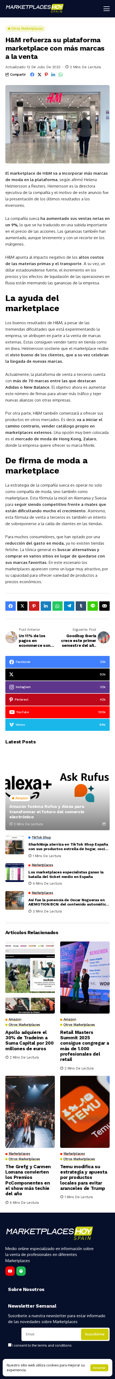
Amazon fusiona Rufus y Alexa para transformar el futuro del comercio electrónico (46, 811)
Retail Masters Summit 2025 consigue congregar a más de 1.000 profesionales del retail (84, 1046)
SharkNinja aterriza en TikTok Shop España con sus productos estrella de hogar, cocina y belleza (68, 846)
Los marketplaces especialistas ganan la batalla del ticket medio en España (65, 874)
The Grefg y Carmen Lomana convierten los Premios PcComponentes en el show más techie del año (28, 1180)
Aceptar (99, 1368)
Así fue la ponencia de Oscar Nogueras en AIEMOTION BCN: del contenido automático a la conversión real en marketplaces (68, 902)
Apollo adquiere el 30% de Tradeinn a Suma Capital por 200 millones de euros (29, 1040)
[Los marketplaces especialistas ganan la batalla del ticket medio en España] (14, 872)
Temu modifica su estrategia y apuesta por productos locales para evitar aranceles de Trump (83, 1177)
